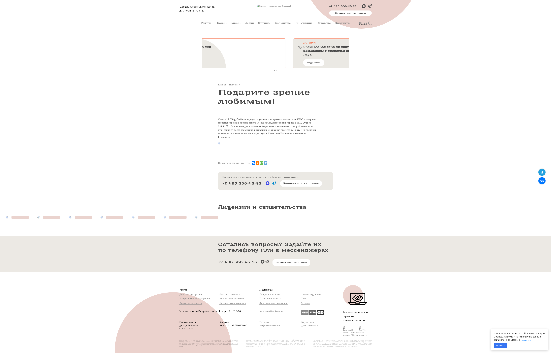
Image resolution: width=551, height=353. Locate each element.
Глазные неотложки (270, 298)
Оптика (263, 23)
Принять (500, 345)
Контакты (342, 23)
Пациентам (282, 23)
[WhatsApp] (261, 163)
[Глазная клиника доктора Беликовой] (275, 6)
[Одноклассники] (257, 163)
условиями (525, 340)
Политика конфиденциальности (270, 324)
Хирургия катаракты (190, 302)
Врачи (249, 23)
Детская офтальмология (232, 302)
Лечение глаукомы (229, 294)
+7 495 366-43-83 (342, 6)
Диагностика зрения (190, 294)
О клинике (304, 23)
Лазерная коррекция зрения (194, 298)
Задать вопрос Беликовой (273, 302)
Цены (221, 23)
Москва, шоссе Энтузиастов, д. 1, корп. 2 (204, 311)
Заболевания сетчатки (231, 298)
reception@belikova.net (271, 311)
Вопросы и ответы (269, 294)
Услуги (206, 23)
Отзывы (324, 23)
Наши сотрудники (311, 294)
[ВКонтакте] (253, 163)
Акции (235, 23)
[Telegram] (265, 163)
